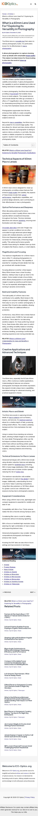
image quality (30, 56)
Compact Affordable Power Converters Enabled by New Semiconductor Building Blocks (16, 662)
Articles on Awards (10, 572)
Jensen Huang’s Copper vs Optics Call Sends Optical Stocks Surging (18, 736)
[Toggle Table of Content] (32, 145)
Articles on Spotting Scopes (13, 581)
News (19, 620)
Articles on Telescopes (11, 584)
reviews (25, 773)
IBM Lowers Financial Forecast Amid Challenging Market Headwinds (18, 747)
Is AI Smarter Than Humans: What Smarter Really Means (16, 674)
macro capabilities (16, 122)
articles (18, 773)
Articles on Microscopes (12, 577)
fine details (24, 479)
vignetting (21, 220)
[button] (35, 4)
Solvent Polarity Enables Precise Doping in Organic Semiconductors (17, 627)
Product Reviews (9, 567)
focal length (14, 94)
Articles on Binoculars (11, 574)
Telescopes (21, 690)
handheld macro (20, 465)
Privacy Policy (30, 797)
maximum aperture (25, 420)
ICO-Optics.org (14, 770)
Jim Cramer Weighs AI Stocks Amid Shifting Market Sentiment (17, 725)
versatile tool (20, 41)
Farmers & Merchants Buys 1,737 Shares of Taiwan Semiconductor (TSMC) (17, 615)
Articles (6, 565)
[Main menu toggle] (31, 4)
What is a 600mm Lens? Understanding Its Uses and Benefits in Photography (15, 341)
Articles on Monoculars (12, 579)
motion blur (20, 472)
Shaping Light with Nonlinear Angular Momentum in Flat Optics (18, 638)
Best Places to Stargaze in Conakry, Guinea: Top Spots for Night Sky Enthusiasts (18, 713)
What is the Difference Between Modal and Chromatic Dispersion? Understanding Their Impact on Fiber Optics (18, 699)
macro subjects (14, 417)
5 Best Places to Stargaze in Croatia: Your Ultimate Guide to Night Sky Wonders (18, 686)
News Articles (8, 569)
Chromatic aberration (9, 228)
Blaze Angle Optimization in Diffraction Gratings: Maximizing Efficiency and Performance (16, 650)
